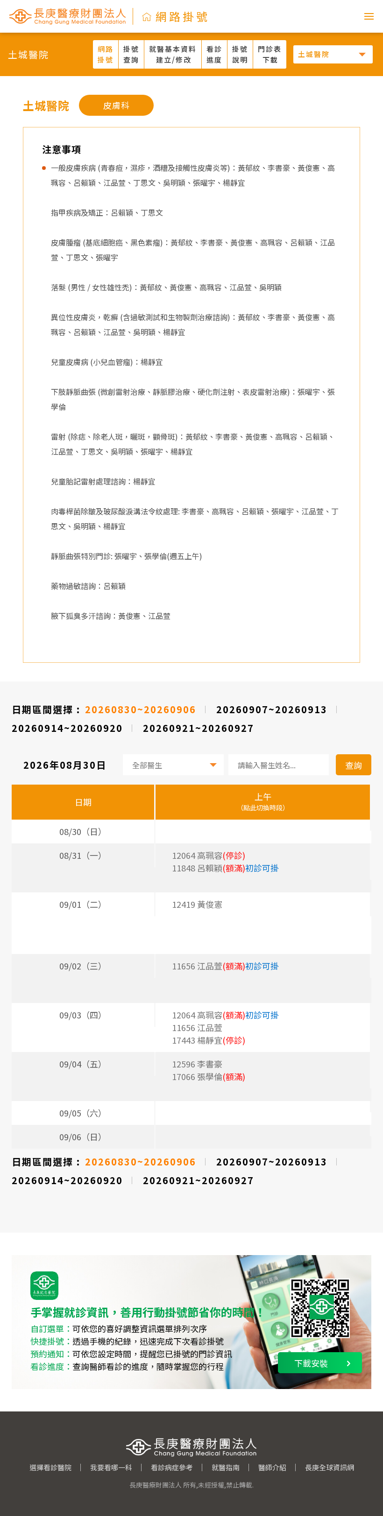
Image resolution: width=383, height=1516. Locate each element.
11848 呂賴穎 (225, 868)
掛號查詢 (131, 54)
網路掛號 (105, 54)
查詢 (353, 765)
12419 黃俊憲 (197, 904)
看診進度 (214, 54)
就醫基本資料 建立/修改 (173, 54)
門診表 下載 (270, 54)
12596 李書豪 (197, 1064)
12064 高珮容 (225, 1015)
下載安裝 (311, 1363)
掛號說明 (240, 54)
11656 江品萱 (225, 966)
